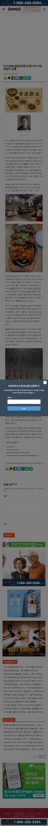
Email (9, 397)
